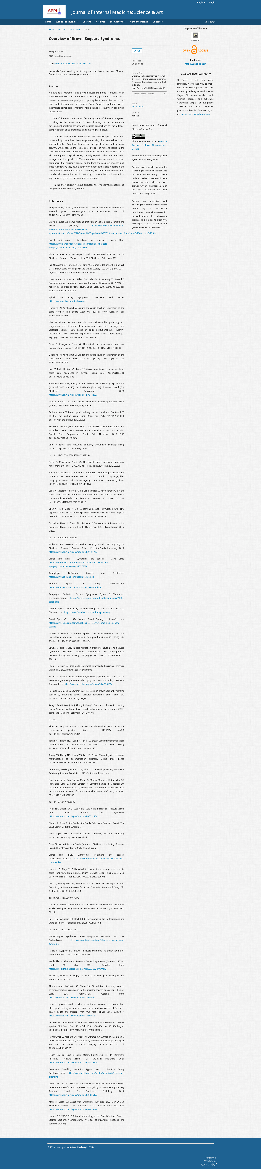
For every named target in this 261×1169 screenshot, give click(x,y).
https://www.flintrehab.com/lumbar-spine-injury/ (87, 612)
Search (211, 21)
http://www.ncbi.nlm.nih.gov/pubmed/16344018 (72, 1015)
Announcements (139, 21)
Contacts (158, 21)
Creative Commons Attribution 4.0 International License (149, 145)
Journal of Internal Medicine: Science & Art (117, 12)
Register (201, 2)
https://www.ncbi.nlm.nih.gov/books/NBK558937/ (73, 1062)
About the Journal (66, 21)
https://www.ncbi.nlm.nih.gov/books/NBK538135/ (88, 684)
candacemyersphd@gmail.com (195, 114)
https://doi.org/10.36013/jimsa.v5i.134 (72, 63)
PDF (138, 50)
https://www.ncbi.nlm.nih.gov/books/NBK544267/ (73, 394)
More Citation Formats (144, 93)
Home (48, 21)
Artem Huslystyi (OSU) (81, 1147)
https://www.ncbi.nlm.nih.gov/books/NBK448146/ (73, 551)
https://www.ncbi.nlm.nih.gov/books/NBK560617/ (73, 1094)
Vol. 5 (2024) (74, 29)
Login (212, 2)
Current (87, 21)
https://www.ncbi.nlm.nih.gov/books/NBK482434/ (73, 1109)
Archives (100, 21)
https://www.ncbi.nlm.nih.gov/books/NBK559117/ (73, 816)
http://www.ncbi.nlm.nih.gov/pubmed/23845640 (72, 997)
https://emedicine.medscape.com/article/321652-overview (77, 968)
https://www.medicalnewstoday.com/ (67, 301)
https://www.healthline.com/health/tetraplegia (71, 576)
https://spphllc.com (195, 63)
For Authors (116, 21)
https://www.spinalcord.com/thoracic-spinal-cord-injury (76, 587)
